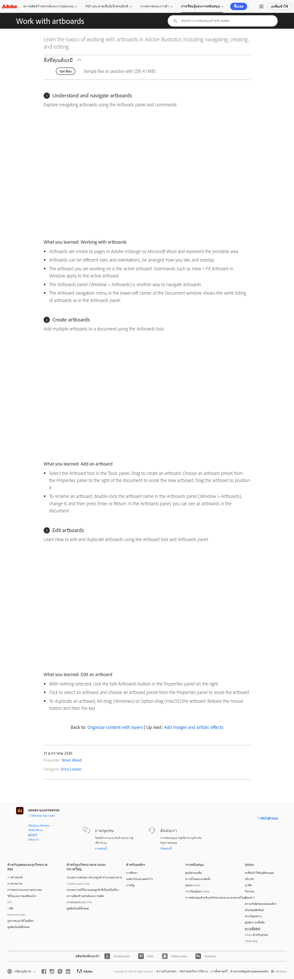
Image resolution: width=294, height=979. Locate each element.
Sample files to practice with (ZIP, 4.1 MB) (119, 71)
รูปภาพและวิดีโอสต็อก (20, 921)
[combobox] (223, 21)
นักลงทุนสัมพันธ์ (254, 910)
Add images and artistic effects (193, 727)
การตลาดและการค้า (154, 6)
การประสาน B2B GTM (79, 902)
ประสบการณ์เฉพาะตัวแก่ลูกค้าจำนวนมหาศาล (89, 877)
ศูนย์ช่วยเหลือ (193, 873)
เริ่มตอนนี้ (166, 848)
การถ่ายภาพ (14, 883)
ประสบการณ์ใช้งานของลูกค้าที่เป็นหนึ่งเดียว (89, 890)
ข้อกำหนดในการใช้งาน (194, 971)
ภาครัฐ (130, 885)
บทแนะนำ (33, 839)
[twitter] (60, 971)
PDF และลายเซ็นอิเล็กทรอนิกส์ (107, 6)
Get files (65, 71)
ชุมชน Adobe (193, 885)
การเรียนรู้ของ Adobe (197, 891)
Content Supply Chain (78, 883)
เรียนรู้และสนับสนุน (39, 825)
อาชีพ (248, 885)
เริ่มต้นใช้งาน (35, 830)
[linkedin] (68, 971)
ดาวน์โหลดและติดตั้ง (198, 879)
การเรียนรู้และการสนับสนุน (200, 6)
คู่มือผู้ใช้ (32, 835)
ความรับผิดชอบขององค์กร (260, 904)
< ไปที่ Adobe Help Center (41, 815)
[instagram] (52, 971)
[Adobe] (9, 6)
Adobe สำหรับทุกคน (256, 935)
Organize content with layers (115, 727)
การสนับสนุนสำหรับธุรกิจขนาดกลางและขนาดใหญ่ (208, 897)
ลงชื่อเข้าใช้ (279, 6)
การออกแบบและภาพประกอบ (24, 890)
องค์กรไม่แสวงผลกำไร (139, 879)
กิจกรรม (249, 891)
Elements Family (16, 914)
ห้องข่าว (250, 897)
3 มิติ (10, 908)
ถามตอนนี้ (101, 848)
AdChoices (281, 971)
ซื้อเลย (238, 6)
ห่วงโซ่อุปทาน (253, 916)
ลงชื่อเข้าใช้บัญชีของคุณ (259, 873)
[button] (261, 6)
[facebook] (44, 971)
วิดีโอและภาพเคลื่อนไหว (22, 896)
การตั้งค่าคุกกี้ (219, 971)
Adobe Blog (251, 941)
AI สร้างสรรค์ (15, 877)
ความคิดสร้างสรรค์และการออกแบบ (48, 6)
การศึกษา (132, 873)
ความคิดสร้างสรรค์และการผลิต (85, 896)
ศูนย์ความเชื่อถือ (255, 922)
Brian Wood (72, 760)
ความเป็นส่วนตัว (166, 971)
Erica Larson (71, 769)
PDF (9, 902)
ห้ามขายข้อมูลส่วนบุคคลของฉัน (249, 971)
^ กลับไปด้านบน (267, 818)
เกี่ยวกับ (249, 879)
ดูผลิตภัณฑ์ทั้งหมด (18, 927)
